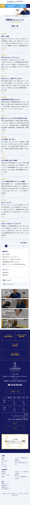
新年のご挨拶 (5, 36)
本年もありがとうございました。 (11, 57)
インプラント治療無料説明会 (21, 457)
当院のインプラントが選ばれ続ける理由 (21, 472)
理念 (2, 462)
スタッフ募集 (4, 461)
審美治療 (17, 475)
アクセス (3, 464)
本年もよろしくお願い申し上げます (11, 78)
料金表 (3, 459)
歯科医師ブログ (5, 485)
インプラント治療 (5, 475)
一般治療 (3, 473)
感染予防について (18, 461)
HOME (3, 457)
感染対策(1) (5, 275)
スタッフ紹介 (4, 466)
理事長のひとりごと (6, 483)
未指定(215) (5, 272)
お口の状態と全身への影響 (9, 160)
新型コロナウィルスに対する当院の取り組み (14, 118)
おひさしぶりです (6, 202)
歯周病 (3, 476)
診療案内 (3, 471)
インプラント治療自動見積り (21, 476)
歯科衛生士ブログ (5, 487)
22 (24, 246)
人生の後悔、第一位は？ (8, 139)
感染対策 (3, 132)
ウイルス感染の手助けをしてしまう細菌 (13, 181)
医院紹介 (17, 459)
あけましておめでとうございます (11, 223)
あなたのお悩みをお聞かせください (21, 463)
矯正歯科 (17, 478)
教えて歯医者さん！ (6, 488)
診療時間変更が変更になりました (11, 99)
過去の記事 (23, 243)
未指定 (2, 50)
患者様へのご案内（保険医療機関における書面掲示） (18, 419)
